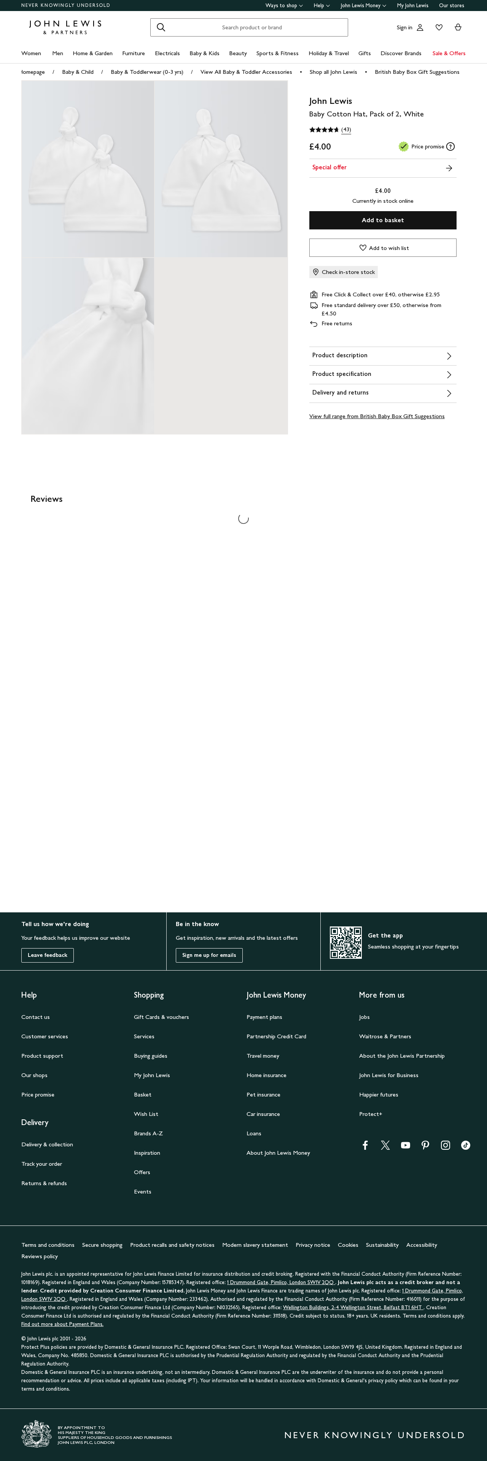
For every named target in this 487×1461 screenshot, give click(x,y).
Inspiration (147, 1152)
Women (31, 53)
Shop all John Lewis (333, 71)
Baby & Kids (204, 53)
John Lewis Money (360, 5)
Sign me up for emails (209, 955)
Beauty (238, 53)
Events (142, 1191)
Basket (142, 1094)
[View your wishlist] (437, 27)
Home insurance (266, 1075)
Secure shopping (102, 1244)
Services (144, 1036)
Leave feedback (47, 955)
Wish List (146, 1113)
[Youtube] (405, 1147)
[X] (385, 1147)
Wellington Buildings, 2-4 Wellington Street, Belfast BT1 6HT (353, 1307)
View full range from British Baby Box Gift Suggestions (377, 416)
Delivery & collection (47, 1144)
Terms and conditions (48, 1244)
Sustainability (382, 1244)
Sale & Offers (449, 53)
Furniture (133, 53)
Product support (42, 1055)
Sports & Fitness (277, 53)
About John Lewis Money (278, 1152)
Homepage (31, 71)
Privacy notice (313, 1244)
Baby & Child (78, 71)
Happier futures (378, 1094)
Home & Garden (93, 53)
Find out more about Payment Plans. (62, 1324)
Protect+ (370, 1113)
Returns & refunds (44, 1183)
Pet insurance (263, 1094)
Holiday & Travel (329, 53)
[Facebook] (365, 1147)
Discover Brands (401, 53)
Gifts (364, 53)
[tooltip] (450, 146)
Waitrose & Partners (385, 1036)
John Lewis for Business (389, 1075)
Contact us (35, 1016)
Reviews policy (39, 1256)
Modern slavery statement (255, 1244)
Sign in (404, 27)
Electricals (167, 53)
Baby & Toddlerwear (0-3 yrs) (147, 71)
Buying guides (150, 1055)
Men (57, 53)
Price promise (37, 1094)
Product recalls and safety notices (172, 1244)
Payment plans (264, 1016)
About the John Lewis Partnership (402, 1055)
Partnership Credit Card (276, 1036)
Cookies (348, 1244)
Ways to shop (281, 5)
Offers (142, 1172)
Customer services (44, 1036)
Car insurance (263, 1113)
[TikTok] (465, 1147)
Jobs (364, 1016)
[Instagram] (445, 1147)
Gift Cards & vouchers (161, 1016)
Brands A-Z (148, 1133)
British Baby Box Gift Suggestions (417, 71)
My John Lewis (412, 5)
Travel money (263, 1055)
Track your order (41, 1163)
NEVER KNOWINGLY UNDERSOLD (66, 5)
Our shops (34, 1075)
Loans (254, 1133)
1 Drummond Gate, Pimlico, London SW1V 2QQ (281, 1282)
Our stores (451, 5)
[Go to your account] (420, 27)
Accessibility (421, 1244)
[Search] (161, 27)
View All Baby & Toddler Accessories (246, 71)
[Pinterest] (425, 1147)
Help (319, 5)
